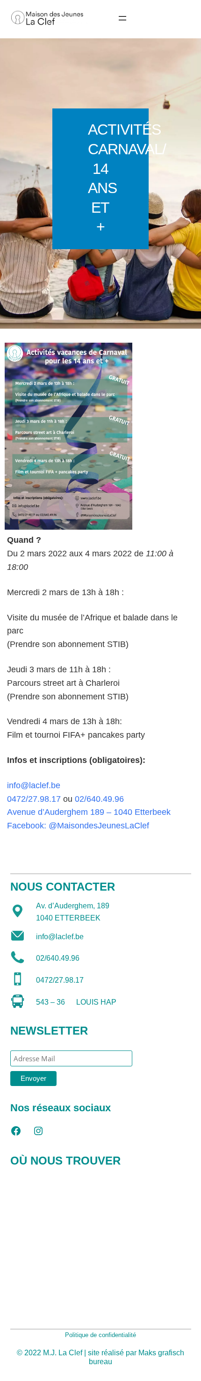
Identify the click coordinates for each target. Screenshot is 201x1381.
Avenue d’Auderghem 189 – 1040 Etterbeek (89, 812)
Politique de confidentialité (100, 1334)
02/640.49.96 (99, 799)
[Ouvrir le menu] (122, 18)
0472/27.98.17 (34, 799)
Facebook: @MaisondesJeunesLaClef (78, 825)
